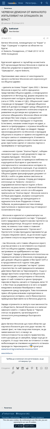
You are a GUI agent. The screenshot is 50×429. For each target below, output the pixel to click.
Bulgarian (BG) (23, 413)
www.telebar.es (7, 353)
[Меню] (4, 3)
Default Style (9, 413)
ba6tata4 (7, 23)
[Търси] (46, 3)
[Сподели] (44, 38)
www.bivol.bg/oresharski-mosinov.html (19, 349)
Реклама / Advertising (11, 417)
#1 (48, 38)
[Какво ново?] (41, 3)
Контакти (25, 417)
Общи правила (37, 417)
